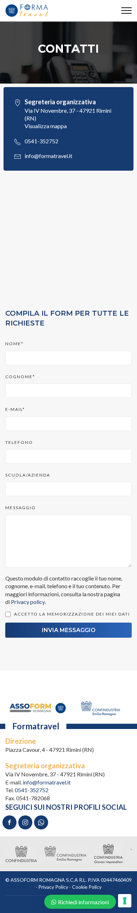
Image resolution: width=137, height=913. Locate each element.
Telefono (19, 442)
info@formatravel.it (48, 155)
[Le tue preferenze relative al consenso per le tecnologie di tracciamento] (124, 900)
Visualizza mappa (46, 126)
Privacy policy (28, 601)
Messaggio (20, 507)
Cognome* (20, 376)
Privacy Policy (53, 887)
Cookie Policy (87, 887)
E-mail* (15, 409)
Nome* (14, 343)
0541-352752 (41, 141)
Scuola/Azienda (27, 475)
